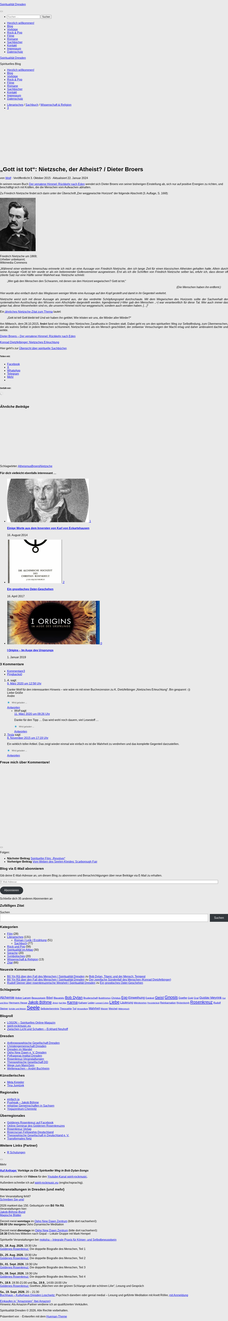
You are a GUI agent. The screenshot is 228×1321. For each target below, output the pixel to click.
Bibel (49, 997)
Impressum (14, 48)
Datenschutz (15, 51)
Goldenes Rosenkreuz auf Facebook (30, 1122)
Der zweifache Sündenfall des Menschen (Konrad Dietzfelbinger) (130, 979)
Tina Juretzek (15, 1085)
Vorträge (12, 29)
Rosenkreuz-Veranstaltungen (25, 1058)
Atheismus (24, 466)
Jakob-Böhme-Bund (12, 1211)
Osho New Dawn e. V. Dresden (26, 1052)
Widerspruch (123, 1009)
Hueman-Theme (56, 1316)
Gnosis (171, 997)
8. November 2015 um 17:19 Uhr (27, 737)
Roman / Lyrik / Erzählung (30, 940)
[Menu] (1, 11)
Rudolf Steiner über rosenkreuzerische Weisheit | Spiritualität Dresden (51, 982)
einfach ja (13, 1099)
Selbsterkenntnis (49, 1008)
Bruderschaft (90, 997)
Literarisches (15, 104)
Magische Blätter (10, 1215)
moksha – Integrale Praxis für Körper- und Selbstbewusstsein (78, 1239)
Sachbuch (31, 104)
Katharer (82, 1002)
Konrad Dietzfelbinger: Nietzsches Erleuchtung (29, 342)
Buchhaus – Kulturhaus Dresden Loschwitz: (27, 1295)
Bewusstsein (39, 997)
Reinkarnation (168, 1002)
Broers (35, 466)
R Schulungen (16, 1152)
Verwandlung (82, 1009)
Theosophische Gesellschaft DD (27, 1062)
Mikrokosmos (140, 1003)
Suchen (5, 912)
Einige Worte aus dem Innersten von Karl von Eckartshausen (48, 528)
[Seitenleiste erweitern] (1, 847)
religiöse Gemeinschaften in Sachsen (30, 1105)
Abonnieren (11, 890)
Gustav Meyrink (210, 997)
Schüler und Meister (17, 1009)
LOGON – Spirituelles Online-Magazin (31, 1022)
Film (10, 933)
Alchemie (7, 997)
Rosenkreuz (201, 1002)
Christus (116, 998)
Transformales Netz (19, 1138)
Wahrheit (94, 1008)
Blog (10, 26)
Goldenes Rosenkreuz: (14, 1248)
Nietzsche (46, 466)
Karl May (62, 1003)
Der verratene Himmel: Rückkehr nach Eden (57, 184)
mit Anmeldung (178, 1295)
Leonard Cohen (102, 1003)
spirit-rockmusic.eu (19, 1025)
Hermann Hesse (18, 1002)
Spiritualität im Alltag (20, 949)
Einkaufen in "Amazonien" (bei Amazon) (25, 1301)
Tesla (10, 734)
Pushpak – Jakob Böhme (23, 1102)
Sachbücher (14, 42)
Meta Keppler (15, 1082)
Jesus (55, 1003)
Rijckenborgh (183, 1003)
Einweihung (136, 997)
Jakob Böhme (40, 1002)
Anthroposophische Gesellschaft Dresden (33, 1042)
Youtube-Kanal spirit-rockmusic (67, 1176)
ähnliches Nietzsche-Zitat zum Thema (28, 311)
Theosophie (66, 1008)
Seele (33, 1007)
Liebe (114, 1002)
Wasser (104, 1008)
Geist (159, 997)
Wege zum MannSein (20, 1065)
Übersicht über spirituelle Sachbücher (42, 348)
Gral (196, 998)
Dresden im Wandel (19, 1049)
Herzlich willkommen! (20, 23)
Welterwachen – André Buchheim (28, 1068)
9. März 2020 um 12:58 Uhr (24, 683)
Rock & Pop (14, 32)
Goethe (182, 997)
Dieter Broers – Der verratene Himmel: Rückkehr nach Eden (38, 336)
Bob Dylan (74, 997)
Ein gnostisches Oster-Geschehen (30, 589)
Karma (72, 1002)
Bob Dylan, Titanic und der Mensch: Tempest (117, 976)
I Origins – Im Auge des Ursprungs (30, 650)
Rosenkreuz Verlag (19, 1128)
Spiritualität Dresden (13, 4)
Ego (124, 997)
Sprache (12, 952)
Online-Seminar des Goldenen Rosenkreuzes (36, 1125)
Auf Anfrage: (8, 1170)
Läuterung (126, 1002)
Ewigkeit (150, 998)
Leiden (91, 1002)
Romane (12, 39)
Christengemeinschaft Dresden (26, 1046)
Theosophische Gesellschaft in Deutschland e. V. (38, 1135)
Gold (190, 998)
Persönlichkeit (153, 1003)
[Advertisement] (51, 137)
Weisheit (113, 1008)
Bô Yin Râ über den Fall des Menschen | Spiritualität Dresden (46, 976)
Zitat (10, 962)
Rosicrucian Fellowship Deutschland (30, 1132)
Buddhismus (105, 998)
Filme (10, 35)
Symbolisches (16, 956)
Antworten (13, 707)
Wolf (8, 178)
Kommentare (16, 671)
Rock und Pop (16, 946)
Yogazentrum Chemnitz (22, 1108)
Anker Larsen (23, 997)
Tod (74, 1008)
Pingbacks (14, 674)
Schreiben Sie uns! (12, 1199)
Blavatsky (59, 998)
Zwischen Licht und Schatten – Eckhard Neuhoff (37, 1029)
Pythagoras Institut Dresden (24, 1055)
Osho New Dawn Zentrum (51, 1221)
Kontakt (12, 45)
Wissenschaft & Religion (55, 104)
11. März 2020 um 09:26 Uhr (32, 713)
